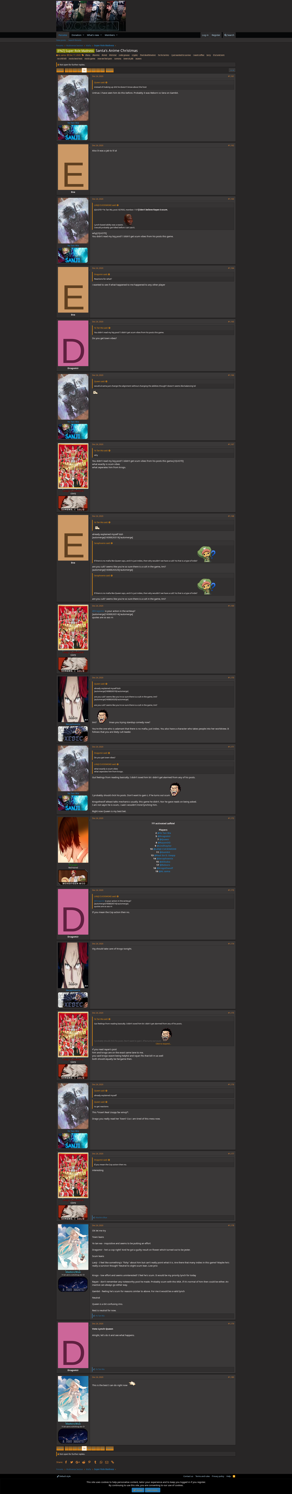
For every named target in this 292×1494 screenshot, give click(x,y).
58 (79, 70)
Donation (76, 34)
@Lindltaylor (164, 845)
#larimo (96, 55)
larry (209, 55)
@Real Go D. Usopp (164, 855)
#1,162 (231, 145)
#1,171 (231, 746)
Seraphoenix (73, 724)
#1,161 (231, 76)
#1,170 (231, 677)
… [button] (70, 70)
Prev (61, 70)
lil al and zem (218, 55)
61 (94, 70)
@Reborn (165, 864)
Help (228, 1476)
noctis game (90, 58)
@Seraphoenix (165, 858)
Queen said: (99, 82)
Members (110, 34)
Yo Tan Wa (73, 122)
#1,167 (231, 444)
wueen (138, 58)
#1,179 (231, 1323)
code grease (124, 55)
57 (75, 70)
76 (102, 70)
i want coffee (198, 55)
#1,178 (231, 1225)
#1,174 (231, 943)
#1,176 (231, 1084)
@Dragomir (98, 610)
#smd (104, 55)
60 (89, 70)
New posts (61, 40)
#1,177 (231, 1153)
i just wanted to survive (181, 55)
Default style (65, 1476)
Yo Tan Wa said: (101, 327)
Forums (63, 34)
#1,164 (231, 268)
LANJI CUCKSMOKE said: (105, 205)
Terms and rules (202, 1476)
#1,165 (231, 321)
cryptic (135, 55)
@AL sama (164, 871)
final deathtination (148, 55)
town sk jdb (128, 58)
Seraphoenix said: (102, 543)
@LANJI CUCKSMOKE (164, 848)
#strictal (112, 55)
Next (109, 70)
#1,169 (231, 606)
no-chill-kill (61, 58)
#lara (87, 55)
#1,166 (231, 375)
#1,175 (231, 1013)
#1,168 (231, 516)
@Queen (164, 839)
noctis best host (75, 58)
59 (84, 70)
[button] (83, 35)
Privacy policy (218, 1476)
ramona (117, 58)
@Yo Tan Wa (164, 832)
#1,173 (231, 890)
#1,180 (231, 1377)
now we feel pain (105, 58)
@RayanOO (164, 842)
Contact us (188, 1476)
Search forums (74, 40)
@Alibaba (164, 861)
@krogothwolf (165, 868)
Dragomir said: (100, 274)
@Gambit (165, 852)
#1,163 (231, 199)
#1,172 (231, 818)
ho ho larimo (163, 55)
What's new (93, 34)
